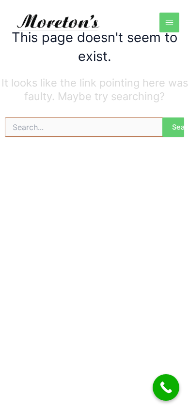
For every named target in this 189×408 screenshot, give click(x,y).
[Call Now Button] (166, 387)
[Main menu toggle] (169, 22)
